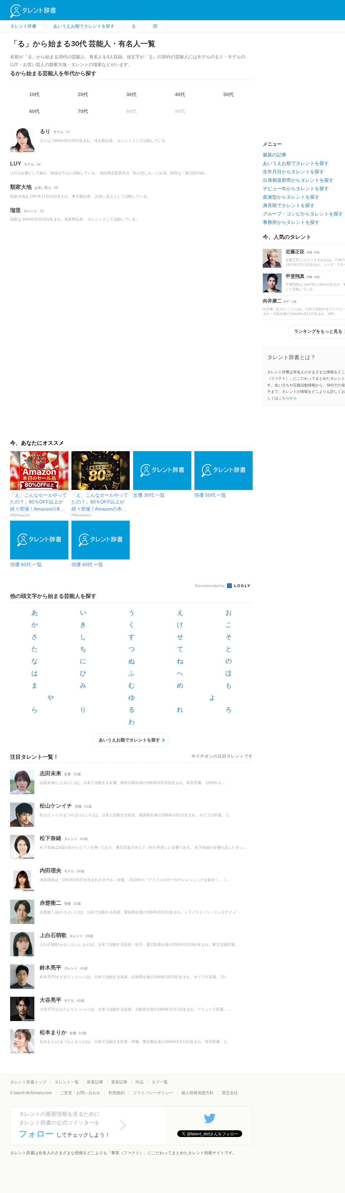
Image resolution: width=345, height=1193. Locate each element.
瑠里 (15, 210)
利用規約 (116, 1092)
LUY (15, 164)
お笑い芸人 (42, 188)
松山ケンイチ (56, 806)
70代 (83, 111)
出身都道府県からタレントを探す (298, 180)
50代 (228, 94)
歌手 (286, 301)
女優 (67, 774)
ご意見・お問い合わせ (80, 1092)
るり (45, 131)
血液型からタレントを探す (291, 197)
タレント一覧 (67, 1082)
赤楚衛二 (50, 903)
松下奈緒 (50, 838)
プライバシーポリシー (153, 1092)
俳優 (78, 806)
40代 (180, 94)
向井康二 (272, 300)
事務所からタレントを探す (291, 222)
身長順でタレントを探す (289, 205)
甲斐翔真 (295, 276)
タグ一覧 (160, 1082)
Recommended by (210, 586)
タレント (30, 211)
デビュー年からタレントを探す (296, 188)
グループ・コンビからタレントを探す (303, 213)
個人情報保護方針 (197, 1092)
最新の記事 (274, 154)
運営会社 (230, 1092)
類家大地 (21, 187)
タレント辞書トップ (28, 1082)
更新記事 (119, 1082)
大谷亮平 (50, 1000)
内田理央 (50, 870)
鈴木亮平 (50, 967)
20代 (83, 94)
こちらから (287, 398)
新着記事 (95, 1082)
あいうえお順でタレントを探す (129, 740)
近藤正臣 (295, 251)
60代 (34, 111)
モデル (58, 132)
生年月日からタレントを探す (293, 171)
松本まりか (53, 1032)
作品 (139, 1082)
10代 (34, 94)
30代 (131, 94)
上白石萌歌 (53, 935)
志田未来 (50, 773)
